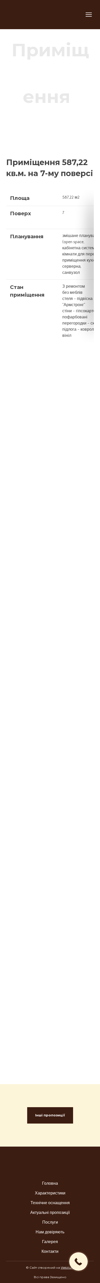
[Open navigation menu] (89, 14)
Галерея (50, 1241)
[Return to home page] (30, 14)
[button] (50, 1115)
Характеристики (50, 1193)
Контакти (50, 1251)
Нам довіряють (50, 1232)
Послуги (50, 1222)
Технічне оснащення (50, 1203)
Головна (50, 1183)
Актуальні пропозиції (50, 1212)
